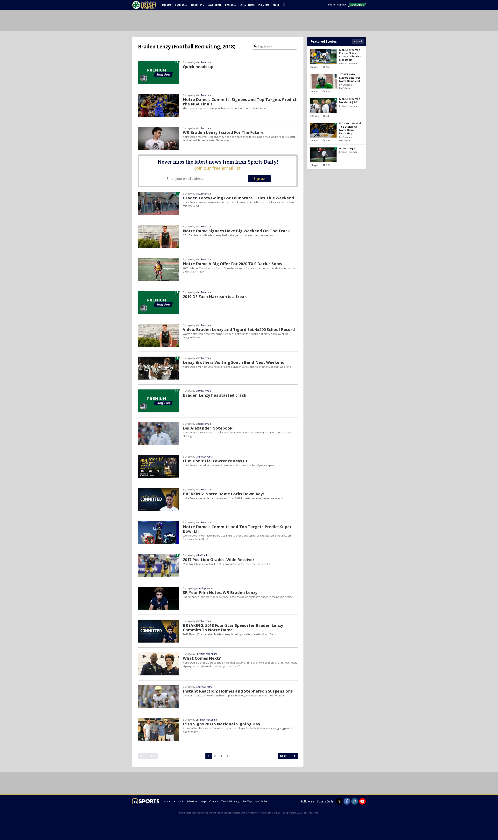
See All (358, 41)
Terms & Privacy (230, 801)
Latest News (247, 5)
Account (178, 801)
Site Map (247, 801)
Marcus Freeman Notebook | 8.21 (349, 100)
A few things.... (348, 148)
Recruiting (197, 5)
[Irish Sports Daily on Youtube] (362, 801)
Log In (331, 4)
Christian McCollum (206, 654)
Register (341, 4)
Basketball (214, 5)
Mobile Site (261, 801)
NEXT (283, 756)
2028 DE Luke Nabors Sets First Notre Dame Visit (349, 78)
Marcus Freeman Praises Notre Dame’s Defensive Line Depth (350, 54)
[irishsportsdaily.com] (148, 5)
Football (181, 5)
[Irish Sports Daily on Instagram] (354, 801)
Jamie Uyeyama (204, 456)
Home (167, 801)
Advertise (192, 801)
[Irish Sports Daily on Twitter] (339, 801)
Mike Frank (201, 555)
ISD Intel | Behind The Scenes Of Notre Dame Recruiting (350, 128)
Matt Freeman (203, 62)
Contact (213, 801)
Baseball (230, 5)
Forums (167, 5)
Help (203, 801)
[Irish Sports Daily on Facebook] (347, 801)
